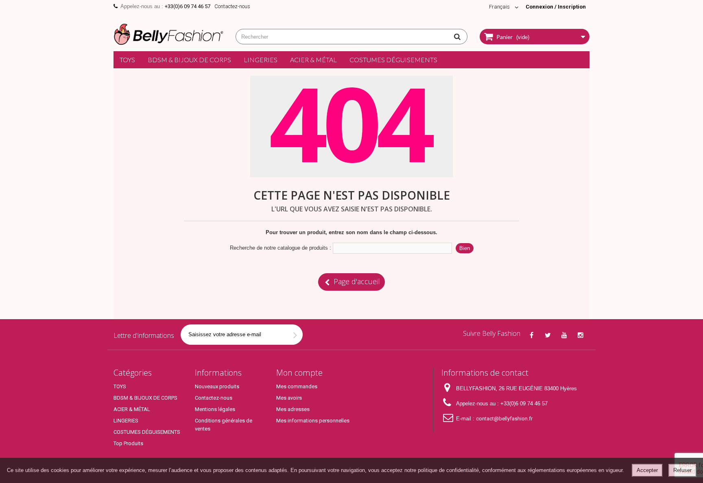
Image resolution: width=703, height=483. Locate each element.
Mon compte (299, 372)
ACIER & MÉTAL (313, 59)
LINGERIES (260, 59)
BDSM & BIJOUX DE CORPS (189, 59)
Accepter (647, 470)
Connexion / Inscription (556, 7)
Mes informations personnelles (312, 421)
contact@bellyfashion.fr (504, 419)
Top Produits (128, 443)
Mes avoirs (289, 398)
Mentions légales (215, 409)
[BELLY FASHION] (168, 33)
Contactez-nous (232, 6)
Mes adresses (293, 409)
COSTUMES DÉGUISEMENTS (393, 59)
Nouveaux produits (217, 386)
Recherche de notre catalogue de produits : (280, 248)
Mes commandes (296, 386)
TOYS (127, 59)
